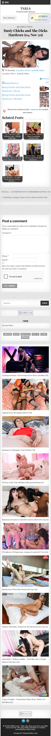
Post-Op (35, 334)
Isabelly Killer (38, 70)
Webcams (25, 337)
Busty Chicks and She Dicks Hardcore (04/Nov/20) (25, 32)
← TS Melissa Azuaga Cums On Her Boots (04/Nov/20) (24, 197)
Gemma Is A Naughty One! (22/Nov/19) (18, 450)
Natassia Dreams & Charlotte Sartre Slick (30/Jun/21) (25, 520)
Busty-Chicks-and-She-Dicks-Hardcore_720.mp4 (16, 97)
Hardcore (7, 334)
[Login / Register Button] (23, 721)
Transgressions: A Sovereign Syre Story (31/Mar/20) (25, 375)
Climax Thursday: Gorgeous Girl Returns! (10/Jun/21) (25, 627)
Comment (7, 233)
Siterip (43, 334)
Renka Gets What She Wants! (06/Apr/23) (20, 589)
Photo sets (25, 334)
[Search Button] (28, 721)
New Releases (9, 18)
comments (34, 109)
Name (5, 256)
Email (5, 260)
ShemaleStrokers (26, 27)
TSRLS (25, 8)
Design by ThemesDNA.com (25, 733)
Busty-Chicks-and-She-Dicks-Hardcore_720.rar (16, 89)
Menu (7, 2)
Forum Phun (7, 325)
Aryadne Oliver (23, 70)
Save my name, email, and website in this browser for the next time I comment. (23, 267)
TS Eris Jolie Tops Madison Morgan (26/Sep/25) (23, 483)
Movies (16, 334)
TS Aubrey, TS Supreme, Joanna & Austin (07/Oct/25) (25, 552)
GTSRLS (42, 16)
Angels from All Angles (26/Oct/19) (17, 413)
